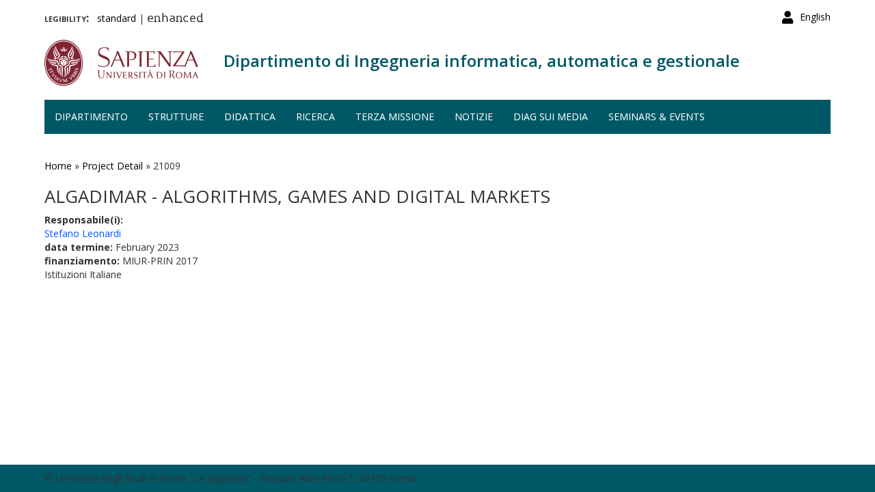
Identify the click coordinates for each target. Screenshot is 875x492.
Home (58, 165)
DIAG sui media (550, 116)
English (815, 16)
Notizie (474, 116)
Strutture (176, 116)
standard (116, 18)
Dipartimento (91, 116)
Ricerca (315, 116)
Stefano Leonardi (82, 233)
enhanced (175, 19)
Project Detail (112, 165)
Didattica (249, 116)
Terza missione (394, 116)
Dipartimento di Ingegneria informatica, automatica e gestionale (482, 60)
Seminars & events (656, 116)
